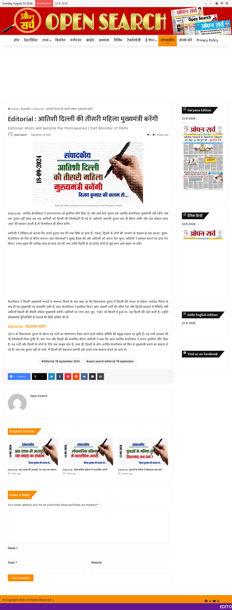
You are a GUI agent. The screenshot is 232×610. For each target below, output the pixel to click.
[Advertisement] (116, 73)
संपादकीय (167, 40)
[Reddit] (76, 376)
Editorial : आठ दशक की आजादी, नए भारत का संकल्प (32, 470)
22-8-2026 (61, 3)
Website (96, 562)
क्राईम (90, 40)
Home (14, 109)
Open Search (20, 134)
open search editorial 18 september (111, 361)
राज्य (45, 40)
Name (13, 548)
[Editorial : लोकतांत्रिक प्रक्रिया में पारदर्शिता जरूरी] (88, 452)
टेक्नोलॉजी (134, 40)
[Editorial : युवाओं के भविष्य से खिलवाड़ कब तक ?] (143, 452)
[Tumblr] (59, 376)
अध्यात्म (104, 40)
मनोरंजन (76, 40)
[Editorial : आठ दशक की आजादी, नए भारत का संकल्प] (33, 452)
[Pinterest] (68, 376)
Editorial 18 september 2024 (61, 361)
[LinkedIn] (51, 376)
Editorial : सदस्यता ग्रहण (27, 326)
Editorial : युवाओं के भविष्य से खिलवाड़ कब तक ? (140, 470)
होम (16, 40)
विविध (118, 40)
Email (12, 562)
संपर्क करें (185, 40)
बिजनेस (60, 40)
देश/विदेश (31, 40)
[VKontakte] (84, 376)
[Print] (100, 376)
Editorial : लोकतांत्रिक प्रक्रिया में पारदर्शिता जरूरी (85, 470)
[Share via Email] (92, 376)
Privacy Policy (207, 40)
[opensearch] (116, 21)
